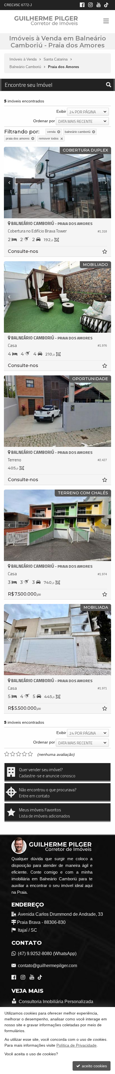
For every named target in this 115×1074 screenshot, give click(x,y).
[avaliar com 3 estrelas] (18, 754)
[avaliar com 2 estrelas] (12, 754)
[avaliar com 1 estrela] (6, 754)
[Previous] (12, 182)
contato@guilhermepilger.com (47, 965)
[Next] (103, 182)
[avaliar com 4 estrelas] (24, 754)
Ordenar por (44, 121)
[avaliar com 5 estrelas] (30, 754)
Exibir (61, 111)
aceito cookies (94, 1066)
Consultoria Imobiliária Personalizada (55, 1001)
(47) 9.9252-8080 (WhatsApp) (47, 953)
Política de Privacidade (76, 1045)
